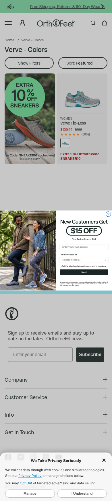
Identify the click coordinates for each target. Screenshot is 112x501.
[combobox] (83, 260)
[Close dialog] (108, 214)
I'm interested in (68, 254)
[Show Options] (105, 260)
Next (84, 272)
